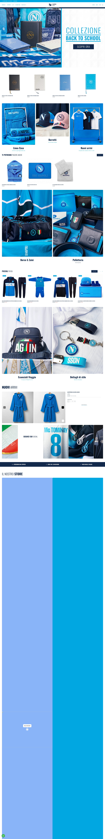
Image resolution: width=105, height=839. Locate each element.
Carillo (68, 393)
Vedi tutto (94, 271)
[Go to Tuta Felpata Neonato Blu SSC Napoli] (39, 287)
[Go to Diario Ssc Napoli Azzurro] (90, 81)
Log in (97, 4)
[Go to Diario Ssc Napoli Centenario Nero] (14, 81)
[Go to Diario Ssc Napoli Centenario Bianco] (39, 81)
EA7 (13, 4)
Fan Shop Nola (18, 4)
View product (84, 404)
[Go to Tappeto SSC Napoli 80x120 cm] (39, 171)
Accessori (8, 4)
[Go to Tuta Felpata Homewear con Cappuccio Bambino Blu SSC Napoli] (14, 287)
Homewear (3, 4)
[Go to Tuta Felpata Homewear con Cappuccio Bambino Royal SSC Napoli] (65, 287)
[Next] (100, 84)
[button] (93, 5)
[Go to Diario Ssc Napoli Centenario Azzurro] (65, 81)
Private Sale (24, 4)
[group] (17, 407)
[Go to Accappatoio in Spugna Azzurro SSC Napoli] (14, 171)
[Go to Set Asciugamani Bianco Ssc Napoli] (65, 171)
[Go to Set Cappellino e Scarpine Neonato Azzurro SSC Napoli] (90, 287)
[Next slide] (63, 407)
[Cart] (102, 5)
